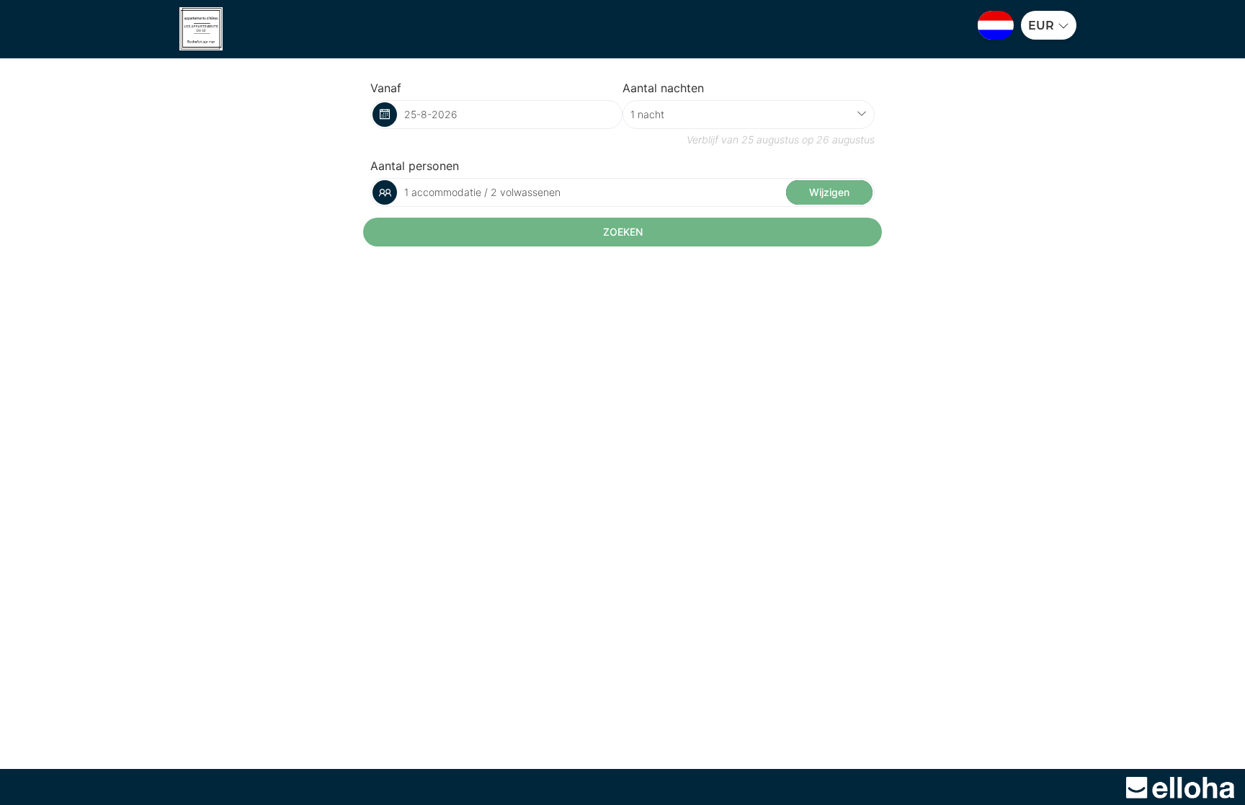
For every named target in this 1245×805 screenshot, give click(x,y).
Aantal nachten (663, 88)
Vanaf (385, 88)
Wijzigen (829, 192)
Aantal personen (414, 166)
